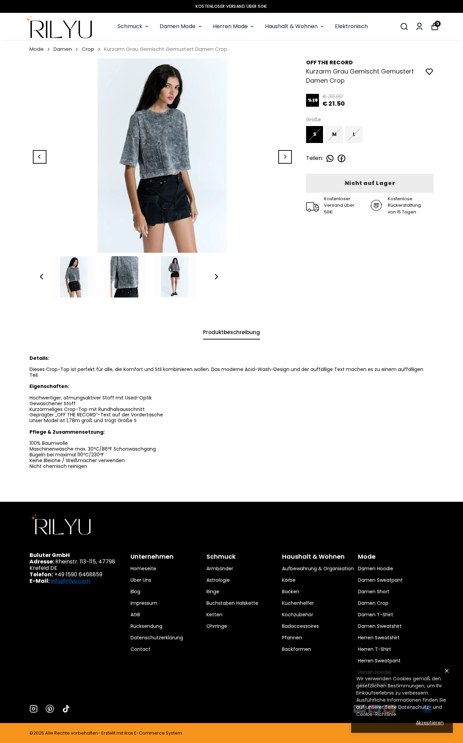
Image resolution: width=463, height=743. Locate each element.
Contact (140, 649)
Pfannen (292, 637)
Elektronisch (351, 26)
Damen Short (373, 591)
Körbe (289, 580)
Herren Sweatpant (379, 660)
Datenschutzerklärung (156, 637)
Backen (290, 591)
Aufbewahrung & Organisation (318, 568)
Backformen (296, 649)
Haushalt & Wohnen (291, 26)
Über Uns (140, 580)
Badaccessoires (300, 626)
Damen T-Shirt (375, 614)
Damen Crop (373, 603)
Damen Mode (178, 26)
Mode (36, 49)
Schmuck (130, 26)
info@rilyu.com (70, 581)
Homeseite (143, 568)
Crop (88, 49)
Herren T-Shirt (374, 649)
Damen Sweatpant (380, 580)
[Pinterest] (50, 709)
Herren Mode (230, 26)
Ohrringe (216, 626)
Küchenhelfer (298, 603)
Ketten (214, 614)
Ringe (212, 591)
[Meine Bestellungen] (419, 26)
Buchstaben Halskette (232, 603)
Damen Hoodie (375, 568)
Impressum (143, 603)
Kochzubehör (297, 614)
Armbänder (219, 568)
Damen (63, 49)
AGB (135, 614)
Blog (135, 591)
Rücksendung (146, 626)
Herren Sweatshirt (379, 637)
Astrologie (218, 580)
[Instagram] (33, 709)
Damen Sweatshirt (380, 626)
